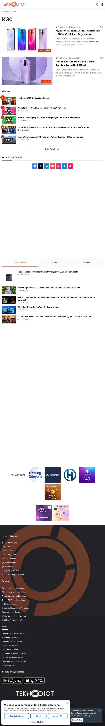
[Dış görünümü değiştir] (97, 5)
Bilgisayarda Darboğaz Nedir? (14, 653)
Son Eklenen (20, 262)
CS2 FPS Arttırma (9, 559)
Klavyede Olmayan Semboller (14, 575)
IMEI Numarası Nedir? (11, 649)
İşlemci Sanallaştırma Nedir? (13, 633)
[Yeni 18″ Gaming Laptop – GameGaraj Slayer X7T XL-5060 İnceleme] (9, 120)
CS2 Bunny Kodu (9, 555)
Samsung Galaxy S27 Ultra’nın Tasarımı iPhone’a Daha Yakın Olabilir (49, 288)
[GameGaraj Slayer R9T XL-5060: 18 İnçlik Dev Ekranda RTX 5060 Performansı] (9, 130)
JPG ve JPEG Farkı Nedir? (12, 657)
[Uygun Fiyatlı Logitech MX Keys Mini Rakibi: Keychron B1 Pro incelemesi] (9, 140)
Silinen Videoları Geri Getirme (14, 596)
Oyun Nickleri (7, 551)
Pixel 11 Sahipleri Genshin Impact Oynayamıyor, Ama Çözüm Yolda (48, 272)
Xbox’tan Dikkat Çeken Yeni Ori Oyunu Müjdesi (39, 307)
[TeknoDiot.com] (14, 4)
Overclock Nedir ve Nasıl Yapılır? (15, 661)
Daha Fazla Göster (52, 149)
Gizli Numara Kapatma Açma (13, 592)
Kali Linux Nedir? (8, 665)
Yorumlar (86, 262)
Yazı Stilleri (6, 547)
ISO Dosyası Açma (9, 604)
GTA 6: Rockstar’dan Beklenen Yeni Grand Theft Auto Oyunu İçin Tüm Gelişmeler (54, 317)
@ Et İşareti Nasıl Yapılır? (12, 620)
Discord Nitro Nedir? (10, 645)
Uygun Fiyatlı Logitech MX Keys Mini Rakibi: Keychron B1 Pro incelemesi (50, 137)
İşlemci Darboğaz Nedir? (12, 641)
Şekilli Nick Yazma (9, 563)
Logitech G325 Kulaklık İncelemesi (33, 98)
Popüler (54, 262)
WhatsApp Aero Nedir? (11, 637)
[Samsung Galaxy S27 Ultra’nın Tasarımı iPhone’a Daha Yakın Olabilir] (9, 290)
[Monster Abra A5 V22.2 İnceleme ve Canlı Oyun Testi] (9, 111)
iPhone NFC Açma (9, 543)
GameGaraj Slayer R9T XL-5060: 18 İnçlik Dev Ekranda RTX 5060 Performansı (53, 127)
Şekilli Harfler (7, 567)
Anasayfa (7, 12)
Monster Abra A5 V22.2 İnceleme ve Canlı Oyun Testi (42, 108)
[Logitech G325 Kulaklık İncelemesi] (9, 101)
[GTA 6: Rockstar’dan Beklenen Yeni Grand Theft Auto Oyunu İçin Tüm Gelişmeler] (9, 319)
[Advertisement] (52, 211)
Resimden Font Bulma (11, 612)
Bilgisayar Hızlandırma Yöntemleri (15, 608)
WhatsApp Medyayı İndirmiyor (14, 616)
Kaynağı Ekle (77, 720)
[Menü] (102, 5)
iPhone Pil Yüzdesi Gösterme (13, 600)
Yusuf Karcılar (63, 27)
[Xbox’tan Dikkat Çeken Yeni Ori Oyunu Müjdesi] (9, 310)
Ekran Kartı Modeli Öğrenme (13, 588)
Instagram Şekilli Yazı (10, 571)
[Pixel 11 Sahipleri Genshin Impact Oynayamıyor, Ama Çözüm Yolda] (9, 278)
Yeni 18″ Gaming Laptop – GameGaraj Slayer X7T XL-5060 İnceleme (49, 117)
